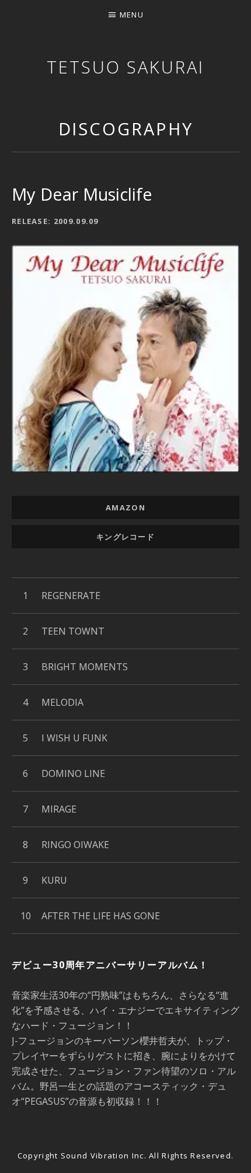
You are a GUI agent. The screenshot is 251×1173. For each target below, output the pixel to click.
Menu (132, 14)
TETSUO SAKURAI (125, 66)
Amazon (125, 507)
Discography (125, 128)
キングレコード (125, 536)
